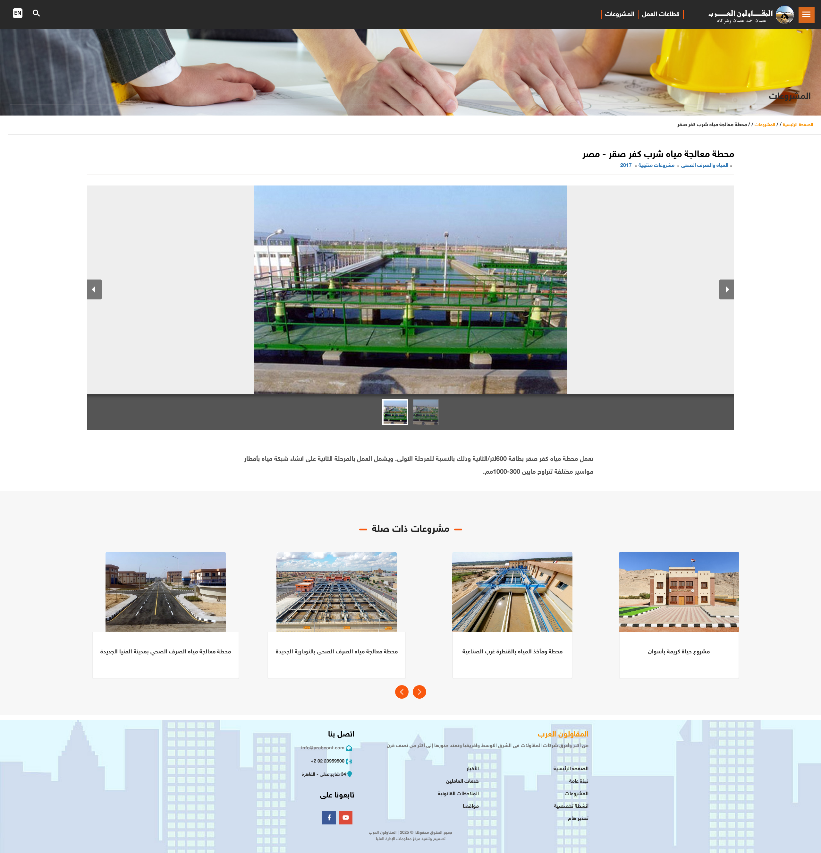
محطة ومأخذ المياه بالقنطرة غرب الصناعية (512, 652)
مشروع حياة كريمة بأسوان (679, 652)
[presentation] (402, 692)
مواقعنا (471, 807)
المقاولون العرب (563, 734)
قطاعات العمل (661, 14)
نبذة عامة (578, 782)
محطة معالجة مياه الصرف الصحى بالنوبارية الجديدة (337, 652)
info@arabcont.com (322, 748)
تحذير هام (578, 819)
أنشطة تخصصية (571, 807)
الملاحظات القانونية (458, 794)
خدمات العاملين (462, 782)
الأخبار (473, 769)
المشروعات (619, 14)
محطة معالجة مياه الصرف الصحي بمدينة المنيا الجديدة (165, 652)
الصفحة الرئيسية (798, 125)
